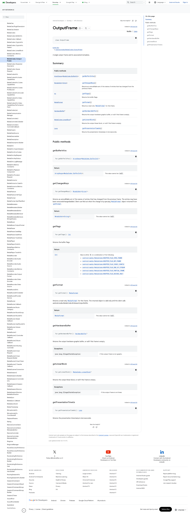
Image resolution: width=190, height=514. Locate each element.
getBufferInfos (88, 76)
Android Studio (174, 2)
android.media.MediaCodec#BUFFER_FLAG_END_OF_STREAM (104, 267)
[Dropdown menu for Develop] (61, 2)
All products (101, 500)
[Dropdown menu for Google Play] (77, 2)
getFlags (85, 94)
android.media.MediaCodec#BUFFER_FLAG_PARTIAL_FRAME (103, 271)
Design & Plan (40, 2)
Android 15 (113, 480)
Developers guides (142, 479)
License (38, 509)
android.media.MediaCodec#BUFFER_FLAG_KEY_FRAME (102, 261)
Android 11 (113, 492)
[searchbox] (13, 17)
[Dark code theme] (136, 38)
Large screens (87, 473)
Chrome (62, 500)
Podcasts (32, 492)
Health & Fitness (61, 480)
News (30, 486)
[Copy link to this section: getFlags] (63, 226)
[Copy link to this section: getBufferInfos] (68, 151)
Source (31, 483)
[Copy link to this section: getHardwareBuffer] (73, 326)
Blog (85, 2)
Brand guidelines (47, 509)
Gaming (58, 473)
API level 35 (133, 151)
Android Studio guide (143, 475)
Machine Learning (61, 477)
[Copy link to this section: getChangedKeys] (71, 183)
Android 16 (113, 477)
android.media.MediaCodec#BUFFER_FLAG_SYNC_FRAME (102, 258)
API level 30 (133, 26)
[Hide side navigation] (24, 510)
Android (31, 473)
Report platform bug (169, 473)
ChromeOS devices (89, 480)
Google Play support (169, 480)
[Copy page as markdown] (86, 28)
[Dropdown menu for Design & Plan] (47, 2)
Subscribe (166, 509)
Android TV (86, 486)
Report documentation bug (171, 477)
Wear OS (85, 477)
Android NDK (140, 488)
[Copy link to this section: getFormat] (65, 285)
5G (57, 489)
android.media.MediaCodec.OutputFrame (69, 50)
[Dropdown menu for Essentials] (30, 2)
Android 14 (113, 483)
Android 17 (113, 473)
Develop (55, 2)
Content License (103, 435)
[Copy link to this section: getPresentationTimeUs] (77, 402)
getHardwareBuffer (89, 111)
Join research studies (169, 483)
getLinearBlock (88, 120)
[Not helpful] (135, 20)
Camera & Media (61, 483)
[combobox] (136, 2)
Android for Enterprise (36, 477)
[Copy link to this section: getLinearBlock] (69, 364)
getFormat (86, 102)
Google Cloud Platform (86, 500)
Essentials (24, 2)
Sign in (185, 2)
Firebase (72, 500)
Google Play (70, 2)
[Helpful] (132, 20)
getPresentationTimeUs (91, 128)
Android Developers (58, 21)
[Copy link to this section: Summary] (65, 63)
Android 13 (113, 486)
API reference (8, 10)
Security (31, 480)
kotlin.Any (56, 48)
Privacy (58, 486)
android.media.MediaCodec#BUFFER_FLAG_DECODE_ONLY (103, 274)
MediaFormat (100, 106)
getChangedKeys (88, 83)
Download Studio (141, 485)
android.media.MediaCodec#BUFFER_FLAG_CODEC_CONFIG (103, 264)
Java (135, 32)
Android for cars (88, 483)
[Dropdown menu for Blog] (90, 2)
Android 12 (113, 489)
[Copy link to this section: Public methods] (72, 142)
